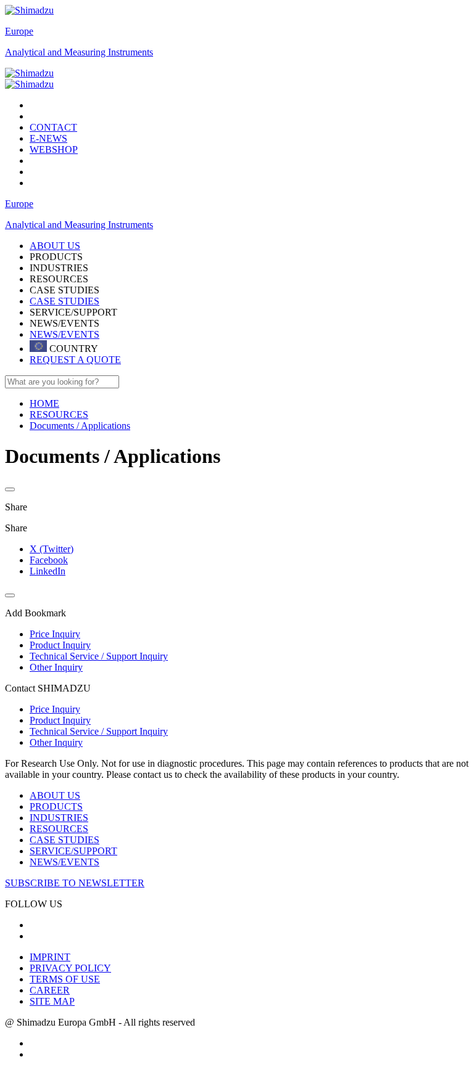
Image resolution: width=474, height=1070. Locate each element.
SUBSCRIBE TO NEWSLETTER (74, 883)
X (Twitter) (51, 549)
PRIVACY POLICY (70, 968)
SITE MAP (52, 1001)
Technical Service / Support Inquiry (99, 731)
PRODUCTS (56, 806)
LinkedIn (47, 571)
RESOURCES (59, 828)
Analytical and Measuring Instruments (79, 52)
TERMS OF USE (65, 979)
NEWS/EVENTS (64, 334)
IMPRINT (50, 957)
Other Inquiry (56, 742)
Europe (19, 31)
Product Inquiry (60, 720)
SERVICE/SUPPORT (73, 851)
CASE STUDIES (64, 301)
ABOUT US (55, 795)
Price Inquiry (55, 709)
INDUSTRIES (59, 817)
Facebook (49, 560)
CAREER (50, 990)
